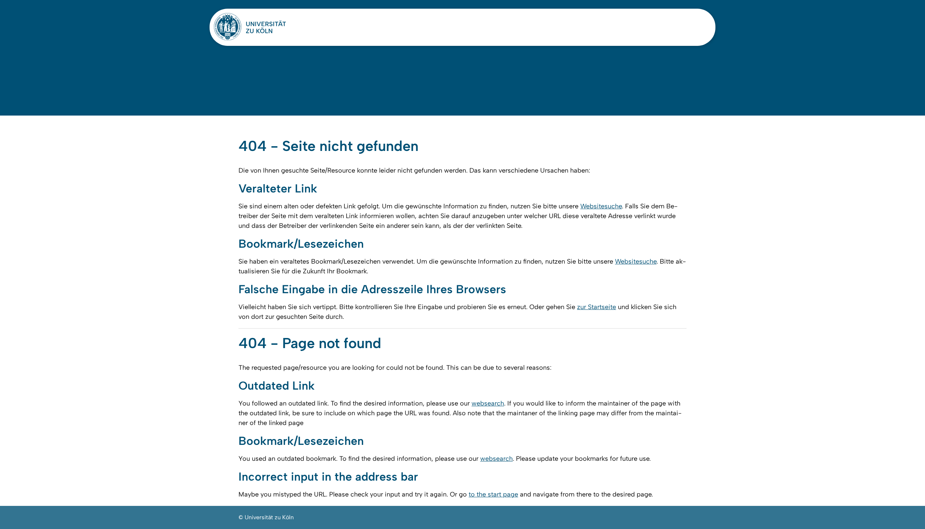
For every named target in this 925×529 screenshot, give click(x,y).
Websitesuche (601, 206)
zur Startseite (596, 307)
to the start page (493, 494)
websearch (488, 403)
